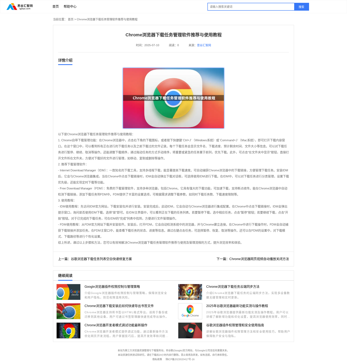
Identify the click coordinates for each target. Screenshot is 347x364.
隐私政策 (157, 359)
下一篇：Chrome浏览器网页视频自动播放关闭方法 (252, 259)
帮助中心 (70, 6)
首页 (55, 6)
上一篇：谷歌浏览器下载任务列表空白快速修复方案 (95, 259)
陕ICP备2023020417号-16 (180, 359)
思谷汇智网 (204, 45)
